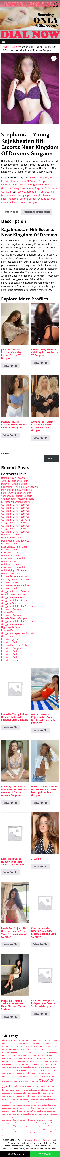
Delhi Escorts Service (12, 555)
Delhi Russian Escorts (13, 478)
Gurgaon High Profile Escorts (17, 600)
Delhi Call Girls (9, 561)
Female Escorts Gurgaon (14, 618)
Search (5, 453)
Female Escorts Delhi (12, 537)
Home (6, 46)
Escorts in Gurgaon (11, 609)
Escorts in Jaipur (10, 639)
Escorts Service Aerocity (14, 576)
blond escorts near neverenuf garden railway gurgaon (33, 1058)
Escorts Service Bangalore (15, 585)
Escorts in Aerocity (11, 582)
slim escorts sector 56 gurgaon (30, 1117)
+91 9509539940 (15, 1153)
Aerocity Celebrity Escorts (15, 579)
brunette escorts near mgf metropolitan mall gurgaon (29, 1064)
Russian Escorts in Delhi (14, 546)
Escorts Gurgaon (39, 177)
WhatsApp (45, 1153)
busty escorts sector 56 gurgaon (26, 1081)
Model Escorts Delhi (12, 573)
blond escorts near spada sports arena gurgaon (20, 1061)
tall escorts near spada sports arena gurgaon (32, 1123)
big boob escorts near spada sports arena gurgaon (34, 1052)
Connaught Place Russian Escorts (19, 486)
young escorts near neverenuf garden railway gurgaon (30, 1129)
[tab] (12, 212)
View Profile (10, 365)
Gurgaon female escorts (14, 597)
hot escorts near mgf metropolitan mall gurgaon (37, 1086)
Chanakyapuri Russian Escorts (17, 498)
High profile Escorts (12, 627)
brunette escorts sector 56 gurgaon (37, 1070)
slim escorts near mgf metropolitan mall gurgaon (35, 1111)
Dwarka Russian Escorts (14, 483)
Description (12, 211)
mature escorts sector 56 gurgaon (27, 1102)
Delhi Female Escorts (12, 534)
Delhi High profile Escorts (15, 540)
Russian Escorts (9, 552)
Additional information (36, 211)
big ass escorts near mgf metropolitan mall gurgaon (22, 1040)
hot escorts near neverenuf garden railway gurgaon (22, 1090)
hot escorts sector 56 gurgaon (35, 1093)
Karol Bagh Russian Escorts (16, 492)
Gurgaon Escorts (10, 603)
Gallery (16, 46)
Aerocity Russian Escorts (14, 480)
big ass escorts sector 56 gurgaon (26, 1046)
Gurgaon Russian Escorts (15, 504)
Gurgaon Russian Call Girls (15, 519)
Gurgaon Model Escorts (14, 636)
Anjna (29, 1140)
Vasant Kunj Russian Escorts (16, 495)
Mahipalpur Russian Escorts (16, 489)
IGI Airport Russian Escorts (15, 501)
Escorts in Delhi (9, 543)
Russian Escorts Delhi (13, 558)
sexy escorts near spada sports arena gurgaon (26, 1108)
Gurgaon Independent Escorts (17, 633)
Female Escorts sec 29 (13, 594)
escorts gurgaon (27, 191)
